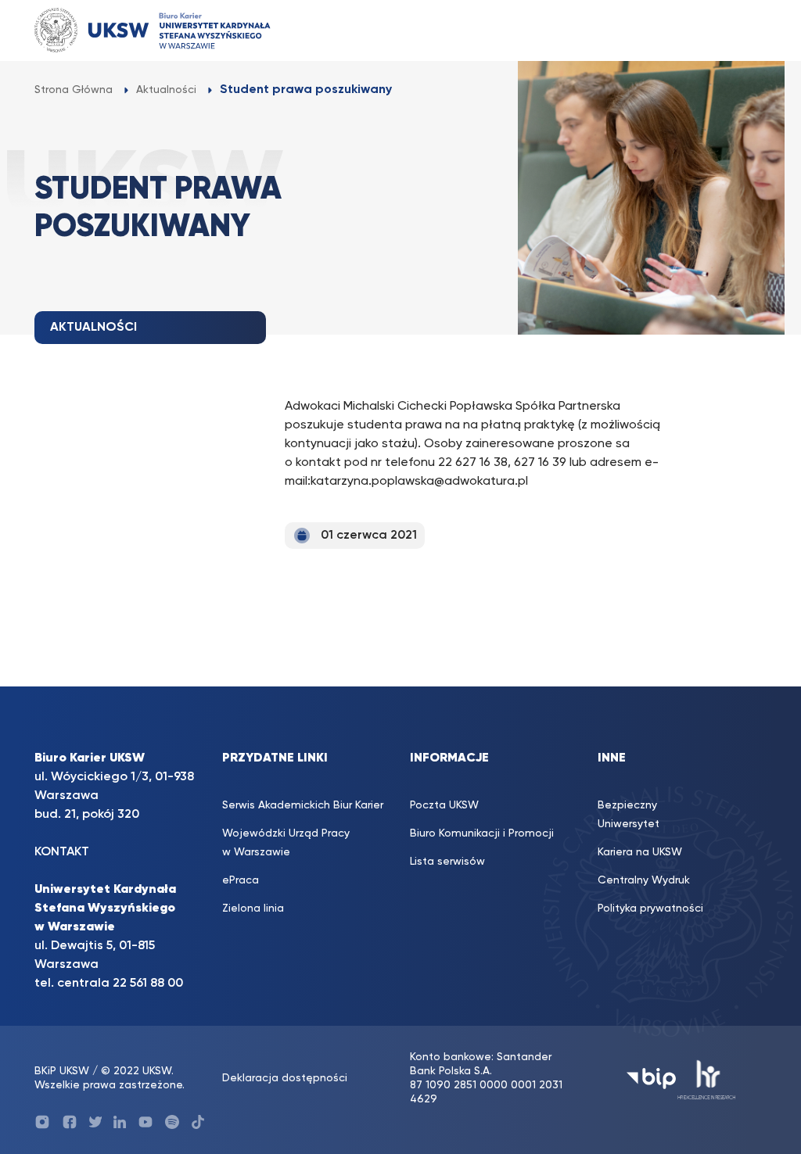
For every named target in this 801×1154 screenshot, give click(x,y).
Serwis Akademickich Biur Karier (302, 805)
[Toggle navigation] (739, 30)
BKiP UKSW (63, 1071)
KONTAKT (61, 852)
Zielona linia (253, 908)
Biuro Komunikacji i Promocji (482, 833)
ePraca (240, 880)
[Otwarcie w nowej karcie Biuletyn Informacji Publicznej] (651, 1078)
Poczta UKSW (444, 805)
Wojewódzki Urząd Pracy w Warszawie (286, 843)
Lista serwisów (447, 861)
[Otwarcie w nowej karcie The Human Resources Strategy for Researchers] (707, 1078)
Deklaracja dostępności (284, 1078)
